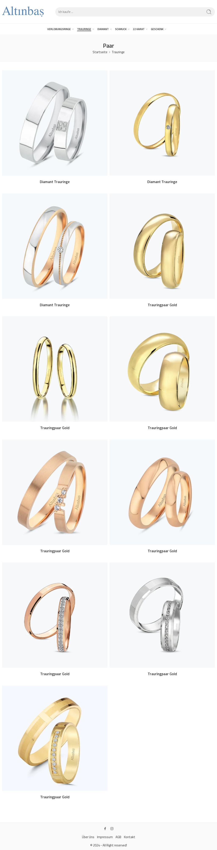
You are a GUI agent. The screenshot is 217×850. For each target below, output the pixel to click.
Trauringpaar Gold (162, 305)
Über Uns (88, 837)
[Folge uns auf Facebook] (105, 828)
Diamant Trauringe (55, 182)
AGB (118, 837)
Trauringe (118, 52)
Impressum (105, 837)
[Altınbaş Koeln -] (23, 11)
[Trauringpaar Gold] (162, 246)
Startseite (100, 52)
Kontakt (129, 837)
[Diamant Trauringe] (54, 123)
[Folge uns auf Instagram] (112, 829)
